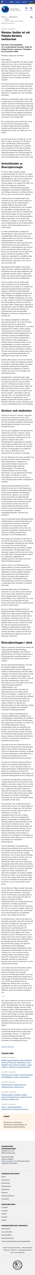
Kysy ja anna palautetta (17, 1252)
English (24, 2)
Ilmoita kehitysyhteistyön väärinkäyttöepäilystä (16, 1241)
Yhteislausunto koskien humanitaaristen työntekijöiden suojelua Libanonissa (17, 1076)
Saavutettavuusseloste (25, 1250)
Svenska (17, 2)
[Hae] (26, 8)
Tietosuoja (6, 1250)
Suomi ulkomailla (6, 1232)
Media (31, 2)
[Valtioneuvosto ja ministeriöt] (3, 2)
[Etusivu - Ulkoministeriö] (11, 9)
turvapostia (8, 1161)
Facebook (4, 1217)
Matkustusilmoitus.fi (7, 1238)
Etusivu (3, 17)
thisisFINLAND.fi (6, 1235)
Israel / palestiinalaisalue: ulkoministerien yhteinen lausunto (14, 1108)
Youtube (3, 1220)
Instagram (4, 1211)
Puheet (6, 19)
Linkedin (3, 1214)
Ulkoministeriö (5, 1229)
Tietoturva (14, 1250)
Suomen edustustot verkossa (12, 1247)
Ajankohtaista (13, 17)
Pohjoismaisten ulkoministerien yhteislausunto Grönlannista (13, 1086)
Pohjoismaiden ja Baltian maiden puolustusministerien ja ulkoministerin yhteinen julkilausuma (16, 1097)
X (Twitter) (4, 1207)
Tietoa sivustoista (27, 1247)
